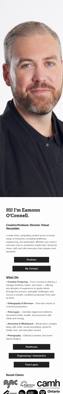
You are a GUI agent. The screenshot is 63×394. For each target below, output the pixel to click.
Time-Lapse (31, 364)
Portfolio (31, 259)
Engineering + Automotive (31, 355)
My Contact (31, 268)
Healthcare (31, 346)
